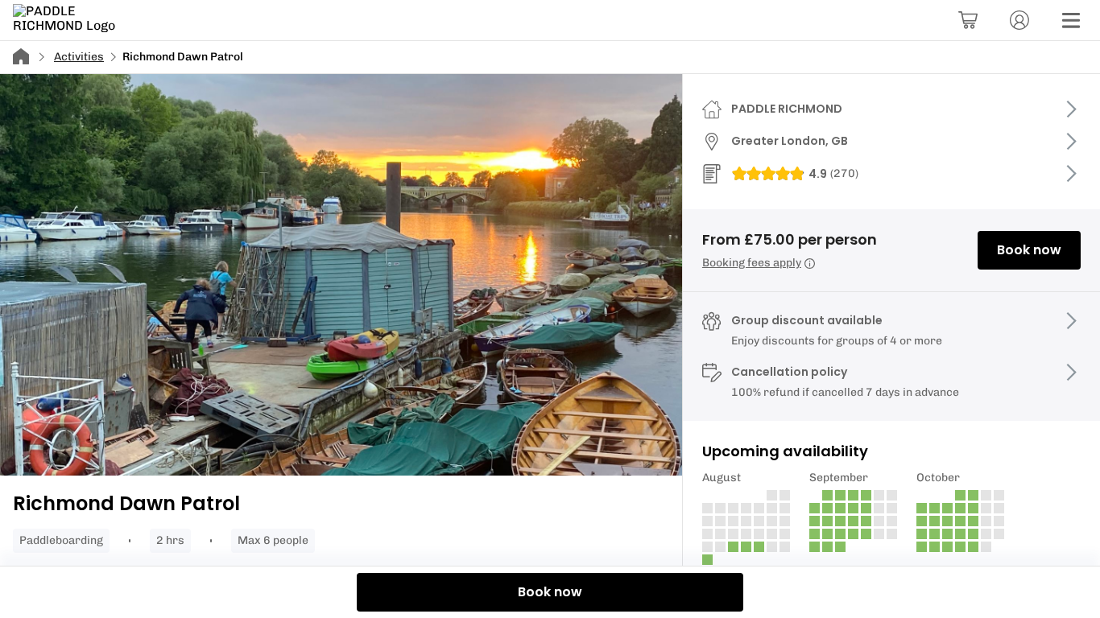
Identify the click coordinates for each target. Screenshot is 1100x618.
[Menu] (1071, 20)
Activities (79, 57)
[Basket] (968, 20)
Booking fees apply (751, 263)
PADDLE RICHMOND (786, 109)
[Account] (1019, 20)
